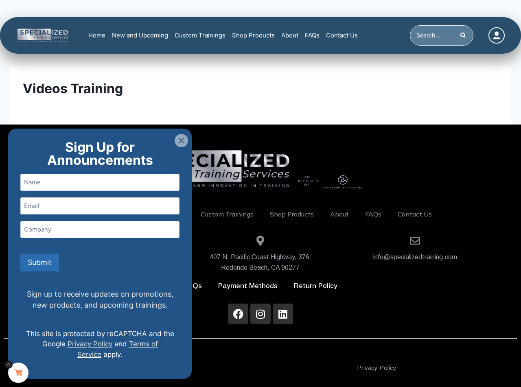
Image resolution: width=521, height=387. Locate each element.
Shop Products (253, 35)
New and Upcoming (140, 35)
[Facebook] (238, 314)
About (289, 35)
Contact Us (342, 35)
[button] (181, 140)
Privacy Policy (376, 367)
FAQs (312, 35)
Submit (40, 262)
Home (96, 35)
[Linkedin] (283, 314)
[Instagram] (260, 314)
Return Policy (315, 286)
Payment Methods (248, 286)
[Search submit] (464, 35)
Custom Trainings (200, 35)
